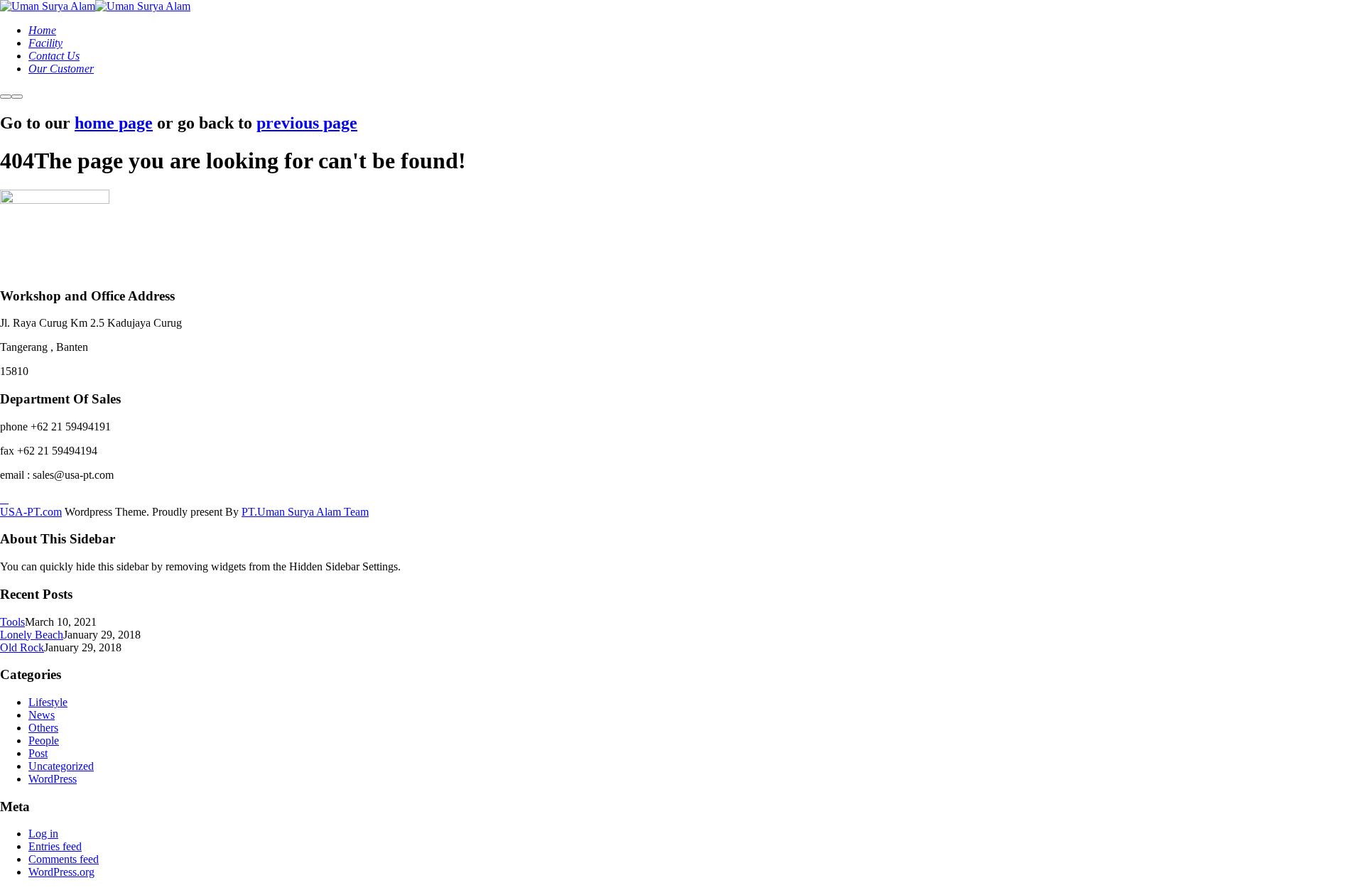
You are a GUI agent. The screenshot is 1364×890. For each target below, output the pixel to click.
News (41, 715)
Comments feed (63, 859)
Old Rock (22, 647)
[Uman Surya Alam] (47, 6)
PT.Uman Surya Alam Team (305, 512)
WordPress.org (61, 872)
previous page (306, 123)
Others (43, 728)
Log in (43, 833)
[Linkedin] (4, 499)
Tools (12, 622)
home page (114, 123)
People (43, 740)
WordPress (52, 779)
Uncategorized (61, 766)
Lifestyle (47, 702)
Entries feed (55, 846)
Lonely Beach (31, 635)
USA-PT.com (31, 512)
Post (38, 753)
